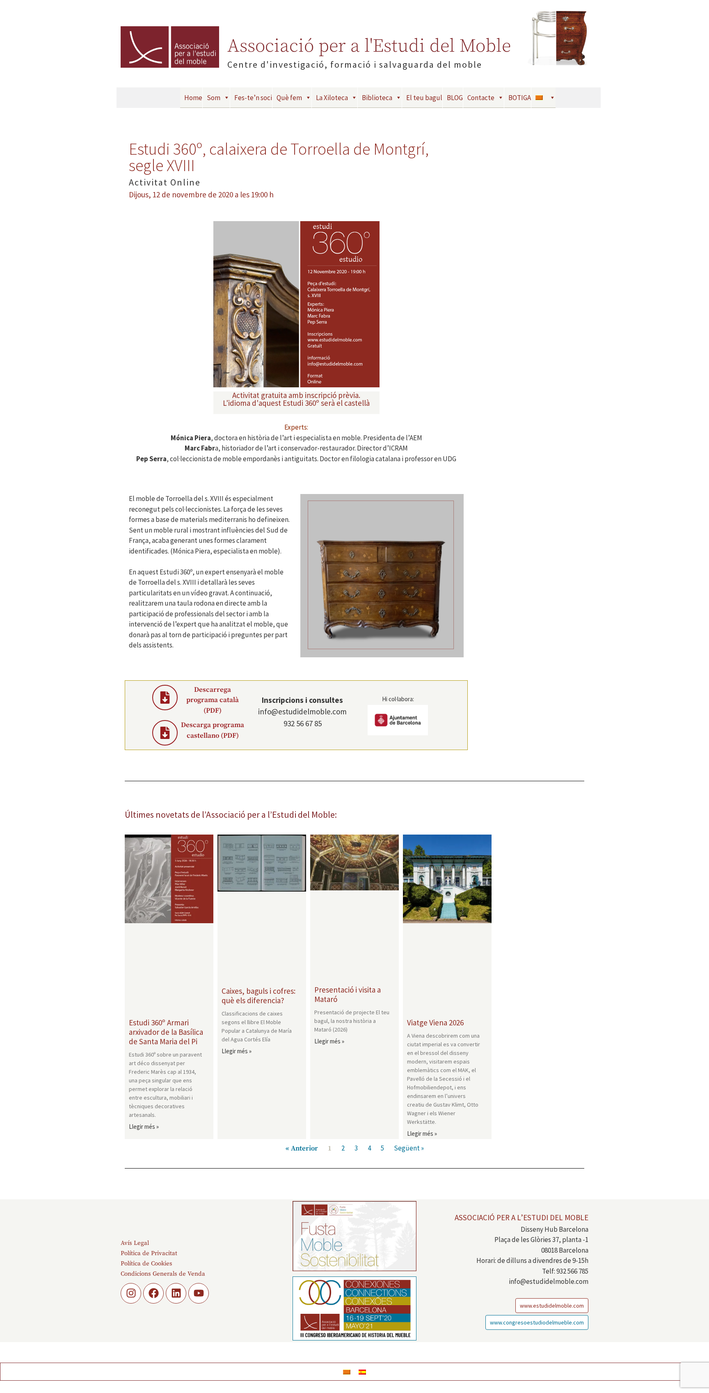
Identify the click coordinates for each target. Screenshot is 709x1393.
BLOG (455, 97)
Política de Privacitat (149, 1253)
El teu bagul (424, 97)
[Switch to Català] (346, 1371)
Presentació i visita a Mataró (347, 994)
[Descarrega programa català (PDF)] (165, 697)
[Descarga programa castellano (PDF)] (165, 733)
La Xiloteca (332, 97)
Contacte (480, 97)
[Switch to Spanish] (362, 1371)
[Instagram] (131, 1293)
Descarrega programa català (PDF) (212, 700)
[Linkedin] (176, 1293)
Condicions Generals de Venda (163, 1274)
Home (193, 97)
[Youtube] (198, 1293)
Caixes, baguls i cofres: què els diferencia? (258, 995)
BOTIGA (519, 97)
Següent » (409, 1148)
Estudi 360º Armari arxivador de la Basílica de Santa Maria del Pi (166, 1032)
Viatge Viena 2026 (435, 1022)
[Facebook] (153, 1293)
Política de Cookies (146, 1263)
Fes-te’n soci (253, 97)
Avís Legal (135, 1243)
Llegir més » (144, 1126)
